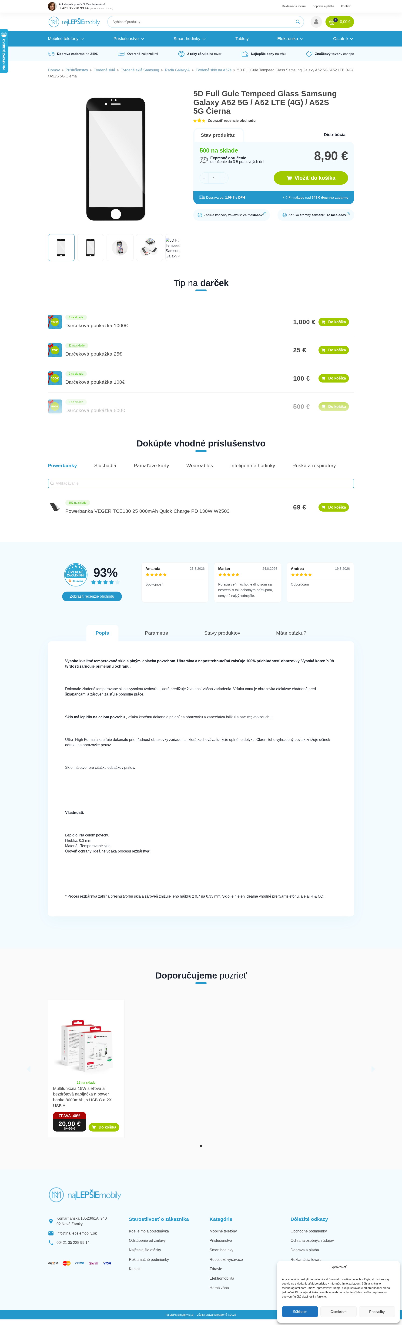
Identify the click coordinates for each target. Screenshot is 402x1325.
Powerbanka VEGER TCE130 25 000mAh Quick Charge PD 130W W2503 (147, 511)
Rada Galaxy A (177, 70)
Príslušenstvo (77, 70)
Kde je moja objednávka (149, 1231)
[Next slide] (373, 1069)
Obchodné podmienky (309, 1231)
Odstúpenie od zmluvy (147, 1240)
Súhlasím (300, 1312)
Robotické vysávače (226, 1260)
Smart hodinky (221, 1250)
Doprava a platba (323, 6)
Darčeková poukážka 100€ (95, 382)
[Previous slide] (28, 1069)
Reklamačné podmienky (149, 1260)
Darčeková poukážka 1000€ (96, 325)
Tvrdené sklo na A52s (213, 70)
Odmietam (339, 1312)
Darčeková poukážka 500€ (95, 410)
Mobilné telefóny (223, 1231)
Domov (54, 70)
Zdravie (216, 1269)
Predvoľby (377, 1312)
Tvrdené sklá (104, 70)
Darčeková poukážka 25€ (93, 354)
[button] (316, 22)
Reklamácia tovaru (294, 6)
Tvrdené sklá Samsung (140, 70)
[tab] (201, 1146)
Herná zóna (219, 1288)
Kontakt (346, 6)
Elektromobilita (222, 1278)
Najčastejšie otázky (145, 1250)
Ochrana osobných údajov (312, 1240)
